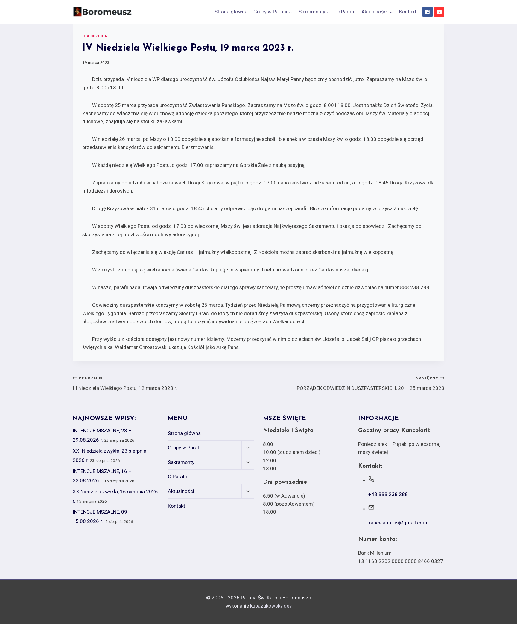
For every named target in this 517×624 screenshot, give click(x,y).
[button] (290, 12)
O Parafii (345, 12)
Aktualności (181, 491)
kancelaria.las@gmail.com (397, 523)
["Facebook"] (427, 12)
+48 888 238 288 (388, 494)
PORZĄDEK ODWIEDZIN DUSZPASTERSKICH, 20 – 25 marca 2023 (370, 383)
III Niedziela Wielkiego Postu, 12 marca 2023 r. (125, 383)
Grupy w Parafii (185, 448)
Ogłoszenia (94, 36)
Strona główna (231, 12)
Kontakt (407, 12)
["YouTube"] (439, 12)
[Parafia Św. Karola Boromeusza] (103, 12)
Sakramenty (181, 462)
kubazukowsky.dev (271, 606)
